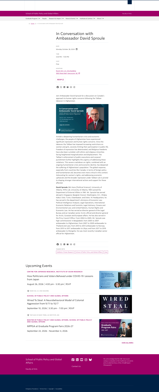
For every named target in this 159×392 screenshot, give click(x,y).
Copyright (51, 389)
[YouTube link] (82, 360)
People (44, 18)
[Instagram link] (87, 360)
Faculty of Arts (126, 13)
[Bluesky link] (91, 360)
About (99, 18)
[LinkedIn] (64, 87)
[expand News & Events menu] (77, 19)
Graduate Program (31, 18)
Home (27, 23)
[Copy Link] (71, 87)
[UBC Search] (130, 2)
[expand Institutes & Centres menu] (94, 19)
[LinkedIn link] (78, 360)
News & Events (70, 18)
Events (32, 23)
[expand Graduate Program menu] (39, 19)
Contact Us (76, 366)
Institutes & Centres (86, 18)
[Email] (67, 87)
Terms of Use (43, 389)
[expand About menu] (103, 19)
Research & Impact (55, 18)
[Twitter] (61, 87)
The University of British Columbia (29, 5)
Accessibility (58, 389)
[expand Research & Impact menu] (63, 19)
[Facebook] (57, 87)
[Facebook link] (74, 360)
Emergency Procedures (32, 389)
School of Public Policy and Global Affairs (42, 14)
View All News (127, 342)
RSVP (60, 80)
